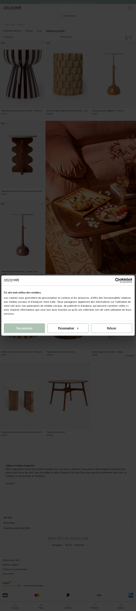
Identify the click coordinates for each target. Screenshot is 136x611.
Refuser (111, 328)
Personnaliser (66, 328)
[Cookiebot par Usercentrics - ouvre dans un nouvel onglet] (117, 280)
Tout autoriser (24, 328)
